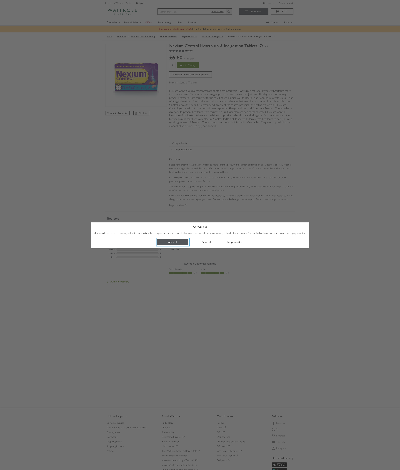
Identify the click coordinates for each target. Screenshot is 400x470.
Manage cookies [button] (234, 242)
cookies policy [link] (285, 232)
